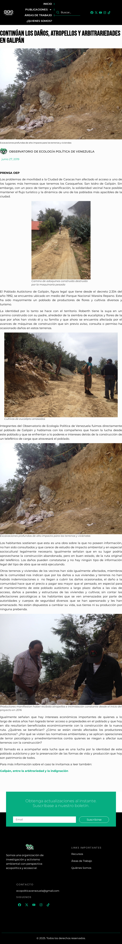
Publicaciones (36, 9)
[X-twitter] (96, 12)
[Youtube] (100, 12)
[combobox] (67, 12)
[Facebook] (91, 12)
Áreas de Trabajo (38, 15)
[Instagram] (104, 12)
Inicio (47, 3)
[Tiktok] (109, 12)
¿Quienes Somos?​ (39, 20)
